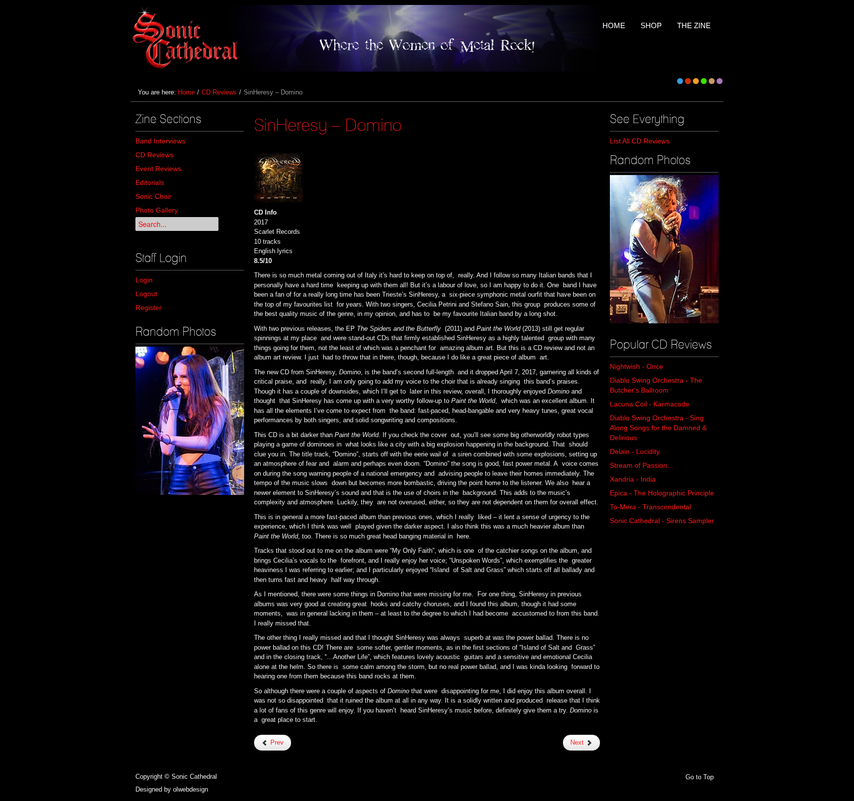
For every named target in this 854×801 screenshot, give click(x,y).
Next (578, 742)
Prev (276, 742)
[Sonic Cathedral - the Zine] (187, 38)
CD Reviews (219, 92)
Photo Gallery (156, 210)
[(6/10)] (189, 421)
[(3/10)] (664, 249)
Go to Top (699, 777)
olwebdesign (190, 789)
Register (148, 308)
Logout (146, 294)
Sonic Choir (153, 196)
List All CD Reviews (640, 141)
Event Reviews (158, 169)
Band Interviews (160, 141)
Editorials (149, 182)
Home (186, 92)
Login (144, 280)
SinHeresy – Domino (328, 124)
